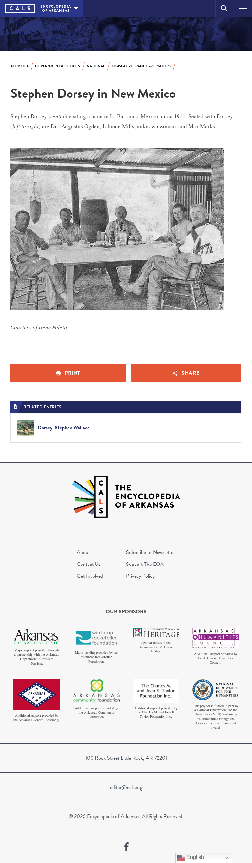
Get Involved (90, 576)
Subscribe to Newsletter (150, 552)
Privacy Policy (140, 576)
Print (72, 373)
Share (190, 373)
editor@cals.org (126, 787)
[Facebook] (126, 847)
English (194, 857)
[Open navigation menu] (242, 8)
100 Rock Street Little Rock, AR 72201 (126, 758)
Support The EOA (145, 564)
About (83, 552)
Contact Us (88, 564)
